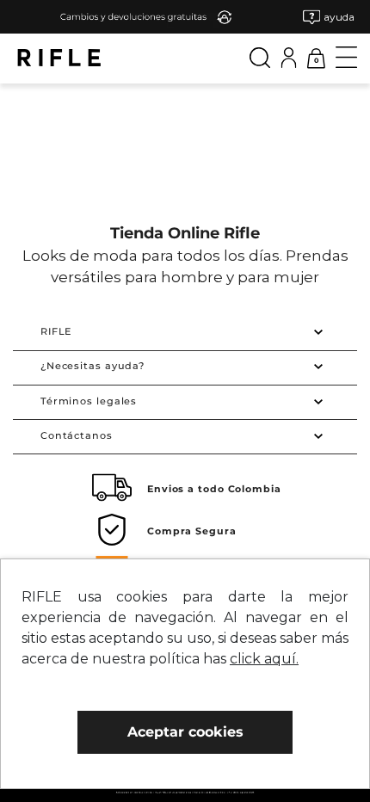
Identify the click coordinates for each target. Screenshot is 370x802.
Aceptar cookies (185, 732)
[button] (328, 16)
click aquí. (264, 659)
